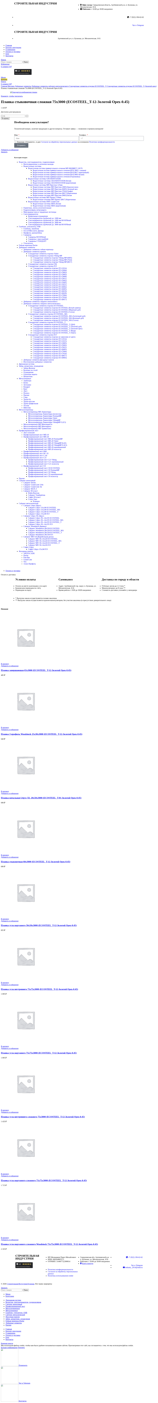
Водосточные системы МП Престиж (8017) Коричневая (55, 193)
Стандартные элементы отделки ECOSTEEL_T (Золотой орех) (131, 86)
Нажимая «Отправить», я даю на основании (66, 142)
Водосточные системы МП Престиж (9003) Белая (52, 195)
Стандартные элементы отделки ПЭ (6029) (50, 293)
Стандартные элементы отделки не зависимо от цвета (54, 337)
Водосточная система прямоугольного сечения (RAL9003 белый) (58, 175)
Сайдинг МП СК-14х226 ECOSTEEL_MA (45, 541)
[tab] (81, 571)
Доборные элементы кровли (34, 252)
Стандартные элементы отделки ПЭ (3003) (50, 272)
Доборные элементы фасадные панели (38, 360)
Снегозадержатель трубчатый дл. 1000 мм (44, 218)
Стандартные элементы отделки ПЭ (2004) (50, 270)
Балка (25, 383)
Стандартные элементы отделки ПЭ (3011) (50, 279)
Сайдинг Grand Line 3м (32, 487)
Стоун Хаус (32, 499)
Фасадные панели (26, 551)
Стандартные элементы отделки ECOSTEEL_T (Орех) (54, 333)
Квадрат (26, 387)
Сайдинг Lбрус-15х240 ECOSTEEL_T (43, 512)
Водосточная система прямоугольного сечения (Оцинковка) (56, 177)
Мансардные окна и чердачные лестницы (39, 212)
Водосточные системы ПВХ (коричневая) (49, 206)
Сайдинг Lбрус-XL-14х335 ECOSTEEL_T (45, 522)
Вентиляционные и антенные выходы (38, 164)
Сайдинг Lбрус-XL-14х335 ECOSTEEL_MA (45, 520)
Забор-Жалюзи (29, 368)
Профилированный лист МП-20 (36, 437)
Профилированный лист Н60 (35, 451)
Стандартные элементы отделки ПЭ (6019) (50, 291)
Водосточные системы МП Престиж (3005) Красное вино (55, 187)
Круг (25, 389)
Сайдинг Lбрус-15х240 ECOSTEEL (42, 508)
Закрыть (4, 152)
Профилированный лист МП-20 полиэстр (44, 449)
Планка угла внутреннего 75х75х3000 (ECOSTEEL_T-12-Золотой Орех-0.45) (39, 989)
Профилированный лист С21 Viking (42, 460)
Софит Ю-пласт (34, 497)
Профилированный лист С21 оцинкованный (46, 462)
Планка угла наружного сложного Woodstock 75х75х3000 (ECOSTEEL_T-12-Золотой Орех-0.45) (49, 1244)
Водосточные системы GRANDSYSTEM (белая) (52, 181)
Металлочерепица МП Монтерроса (37, 426)
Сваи (25, 397)
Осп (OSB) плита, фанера (33, 231)
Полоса (26, 393)
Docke (25, 555)
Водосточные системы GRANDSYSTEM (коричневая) (54, 183)
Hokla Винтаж (33, 493)
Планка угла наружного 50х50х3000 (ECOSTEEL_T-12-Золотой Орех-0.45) (39, 925)
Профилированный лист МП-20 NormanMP (45, 439)
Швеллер (27, 408)
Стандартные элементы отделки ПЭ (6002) (50, 287)
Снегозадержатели (30, 214)
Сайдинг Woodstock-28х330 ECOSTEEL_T (45, 533)
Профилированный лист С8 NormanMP (43, 470)
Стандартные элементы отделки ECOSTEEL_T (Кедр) (54, 331)
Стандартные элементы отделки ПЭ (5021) (50, 285)
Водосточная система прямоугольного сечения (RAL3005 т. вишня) (59, 170)
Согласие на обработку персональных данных (59, 142)
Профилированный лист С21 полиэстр (43, 464)
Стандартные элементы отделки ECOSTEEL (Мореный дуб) (57, 310)
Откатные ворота (30, 374)
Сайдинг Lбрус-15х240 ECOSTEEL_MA (44, 510)
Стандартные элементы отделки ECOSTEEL (46, 306)
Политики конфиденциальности (102, 142)
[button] (5, 664)
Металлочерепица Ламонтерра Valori (42, 418)
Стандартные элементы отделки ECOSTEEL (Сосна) (53, 312)
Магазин (11, 86)
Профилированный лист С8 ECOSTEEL (44, 468)
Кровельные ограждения (38, 216)
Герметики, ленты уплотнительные (37, 208)
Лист (25, 391)
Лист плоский (29, 433)
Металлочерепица (26, 410)
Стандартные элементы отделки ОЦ (42, 264)
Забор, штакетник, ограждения (31, 366)
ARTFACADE (29, 553)
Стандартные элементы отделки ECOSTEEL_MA (47, 314)
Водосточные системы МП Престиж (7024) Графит (53, 191)
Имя (16, 135)
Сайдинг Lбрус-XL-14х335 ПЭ (40, 524)
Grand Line (27, 560)
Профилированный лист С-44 (35, 456)
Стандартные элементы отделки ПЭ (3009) (50, 277)
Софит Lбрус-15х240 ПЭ (38, 549)
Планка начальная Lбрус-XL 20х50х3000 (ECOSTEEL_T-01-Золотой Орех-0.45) (41, 798)
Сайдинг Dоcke (29, 483)
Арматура (27, 381)
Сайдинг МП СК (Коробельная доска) (38, 537)
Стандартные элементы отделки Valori (43, 254)
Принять (21, 1348)
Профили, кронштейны (32, 233)
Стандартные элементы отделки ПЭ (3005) (50, 274)
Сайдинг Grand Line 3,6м (33, 485)
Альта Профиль (29, 564)
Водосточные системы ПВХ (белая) (47, 204)
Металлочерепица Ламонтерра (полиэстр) (44, 414)
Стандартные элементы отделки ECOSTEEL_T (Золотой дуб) (57, 326)
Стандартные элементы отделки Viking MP (45, 256)
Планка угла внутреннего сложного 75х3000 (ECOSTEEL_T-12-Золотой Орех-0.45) (43, 1117)
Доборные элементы (23, 86)
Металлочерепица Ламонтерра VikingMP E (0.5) (47, 422)
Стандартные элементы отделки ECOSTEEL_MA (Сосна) (55, 320)
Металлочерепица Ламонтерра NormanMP (44, 416)
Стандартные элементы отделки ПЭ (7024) (50, 297)
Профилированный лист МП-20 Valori (43, 441)
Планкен (36, 501)
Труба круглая (29, 401)
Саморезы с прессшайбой (38, 239)
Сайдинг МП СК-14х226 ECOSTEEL (43, 539)
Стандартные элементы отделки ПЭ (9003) (50, 358)
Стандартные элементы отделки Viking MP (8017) (52, 262)
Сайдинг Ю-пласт (30, 491)
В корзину (5, 118)
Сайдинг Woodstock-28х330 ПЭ (40, 535)
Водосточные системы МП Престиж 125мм (45, 185)
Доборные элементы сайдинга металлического (50, 86)
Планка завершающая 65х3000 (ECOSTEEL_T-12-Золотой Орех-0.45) (36, 670)
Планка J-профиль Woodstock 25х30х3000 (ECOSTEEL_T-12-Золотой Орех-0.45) (41, 734)
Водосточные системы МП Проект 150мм (44, 197)
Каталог (4, 79)
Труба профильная (30, 403)
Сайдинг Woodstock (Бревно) (34, 526)
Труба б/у (27, 399)
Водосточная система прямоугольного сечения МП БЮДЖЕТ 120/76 (55, 168)
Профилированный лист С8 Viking (42, 472)
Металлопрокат (25, 379)
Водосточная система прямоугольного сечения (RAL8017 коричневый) (61, 172)
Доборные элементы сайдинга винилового (40, 302)
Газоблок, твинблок (31, 229)
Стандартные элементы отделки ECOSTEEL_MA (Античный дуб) (59, 316)
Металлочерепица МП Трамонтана (37, 428)
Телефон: (83, 135)
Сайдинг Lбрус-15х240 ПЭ (39, 514)
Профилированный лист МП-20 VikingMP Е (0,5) (47, 445)
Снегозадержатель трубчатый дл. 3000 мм (44, 222)
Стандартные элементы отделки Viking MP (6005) (52, 258)
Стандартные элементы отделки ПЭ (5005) (50, 283)
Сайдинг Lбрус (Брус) (32, 505)
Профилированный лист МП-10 (36, 435)
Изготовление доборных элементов (37, 362)
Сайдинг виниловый (27, 481)
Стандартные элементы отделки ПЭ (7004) (50, 295)
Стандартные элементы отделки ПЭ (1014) (50, 268)
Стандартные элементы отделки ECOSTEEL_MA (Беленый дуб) (58, 318)
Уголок (26, 406)
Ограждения (28, 372)
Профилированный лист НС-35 (35, 453)
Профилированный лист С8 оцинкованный (45, 474)
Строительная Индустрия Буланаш (20, 1284)
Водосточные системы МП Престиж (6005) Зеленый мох (55, 189)
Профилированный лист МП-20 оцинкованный (47, 447)
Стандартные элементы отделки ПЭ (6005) (50, 289)
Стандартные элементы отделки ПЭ (42, 266)
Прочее (26, 395)
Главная (4, 86)
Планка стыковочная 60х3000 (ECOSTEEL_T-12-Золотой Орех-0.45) (35, 861)
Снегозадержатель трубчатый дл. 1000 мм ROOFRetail (49, 220)
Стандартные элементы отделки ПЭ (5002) (50, 281)
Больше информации (9, 1348)
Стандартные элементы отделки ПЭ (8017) (50, 299)
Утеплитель (28, 243)
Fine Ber (26, 558)
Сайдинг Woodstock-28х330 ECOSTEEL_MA (46, 530)
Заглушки (27, 385)
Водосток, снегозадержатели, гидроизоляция (36, 162)
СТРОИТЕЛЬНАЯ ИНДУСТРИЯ (35, 3)
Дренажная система (26, 364)
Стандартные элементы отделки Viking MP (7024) (52, 260)
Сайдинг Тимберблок (36, 495)
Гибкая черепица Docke (28, 245)
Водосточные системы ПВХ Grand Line (43, 202)
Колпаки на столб (30, 370)
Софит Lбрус (28, 547)
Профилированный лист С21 (34, 458)
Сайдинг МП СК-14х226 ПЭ (39, 545)
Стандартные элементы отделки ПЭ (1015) (50, 341)
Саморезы (27, 235)
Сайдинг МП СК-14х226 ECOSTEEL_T (44, 543)
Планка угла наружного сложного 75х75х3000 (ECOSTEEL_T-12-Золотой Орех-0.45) (44, 1180)
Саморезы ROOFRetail (37, 237)
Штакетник (28, 376)
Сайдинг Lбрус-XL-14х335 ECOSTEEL (43, 518)
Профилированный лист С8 (34, 466)
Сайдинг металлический (28, 503)
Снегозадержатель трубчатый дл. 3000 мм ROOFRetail (49, 224)
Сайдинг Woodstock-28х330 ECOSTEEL (44, 528)
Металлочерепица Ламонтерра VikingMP (44, 420)
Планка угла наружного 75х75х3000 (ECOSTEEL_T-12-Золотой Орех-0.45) (39, 1053)
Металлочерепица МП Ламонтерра (37, 412)
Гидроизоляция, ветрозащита (34, 210)
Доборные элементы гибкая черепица (38, 249)
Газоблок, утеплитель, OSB (29, 227)
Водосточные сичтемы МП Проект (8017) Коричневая (54, 200)
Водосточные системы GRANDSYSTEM (44, 179)
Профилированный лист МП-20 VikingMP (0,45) (47, 443)
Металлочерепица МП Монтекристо (37, 424)
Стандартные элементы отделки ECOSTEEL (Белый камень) (57, 308)
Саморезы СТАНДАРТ (37, 241)
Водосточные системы (32, 166)
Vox (24, 562)
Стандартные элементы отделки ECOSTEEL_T (88, 86)
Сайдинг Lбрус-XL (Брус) (33, 516)
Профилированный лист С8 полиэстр (43, 476)
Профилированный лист (28, 431)
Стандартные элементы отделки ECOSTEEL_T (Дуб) (54, 324)
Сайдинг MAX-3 (30, 489)
